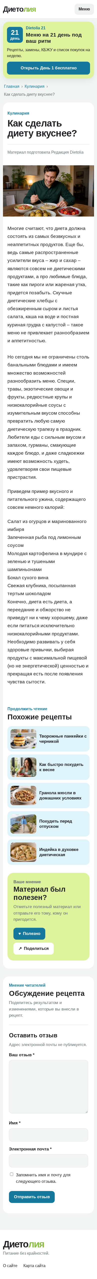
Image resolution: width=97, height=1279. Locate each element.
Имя (15, 1123)
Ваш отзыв (22, 1055)
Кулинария (35, 86)
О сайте (10, 1266)
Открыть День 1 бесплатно (49, 68)
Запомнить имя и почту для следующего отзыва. (43, 1178)
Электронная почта (30, 1149)
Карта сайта (34, 1266)
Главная (11, 86)
